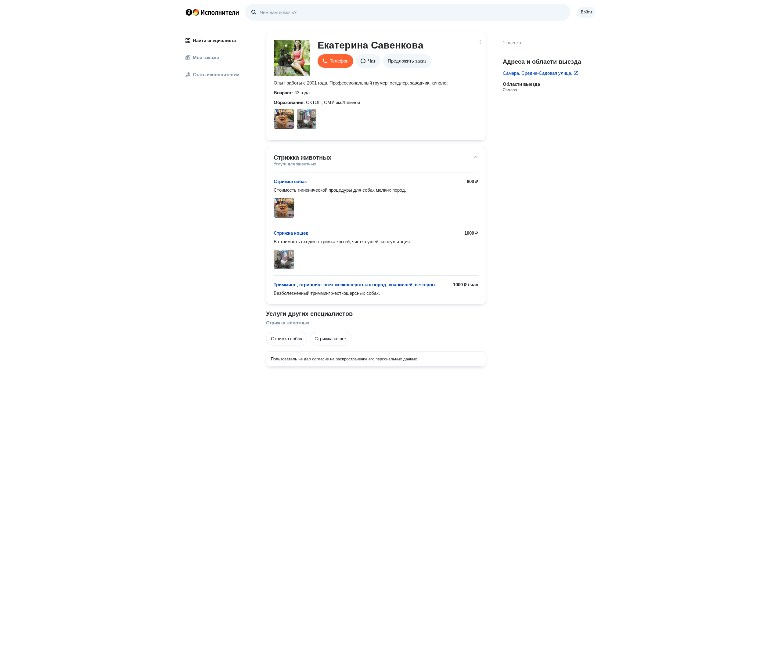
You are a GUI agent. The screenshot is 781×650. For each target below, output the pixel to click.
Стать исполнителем (216, 74)
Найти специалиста (214, 40)
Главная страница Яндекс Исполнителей (212, 12)
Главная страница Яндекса (188, 12)
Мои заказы (206, 57)
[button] (335, 61)
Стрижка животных (287, 322)
